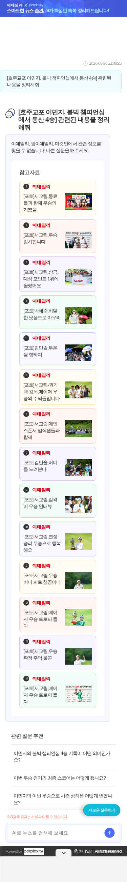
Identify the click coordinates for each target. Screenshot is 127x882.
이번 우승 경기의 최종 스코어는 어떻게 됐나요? (60, 778)
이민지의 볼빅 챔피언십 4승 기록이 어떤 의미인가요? (62, 757)
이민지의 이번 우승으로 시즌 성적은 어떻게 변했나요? (63, 799)
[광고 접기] (64, 852)
